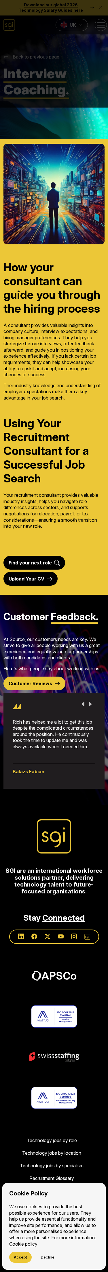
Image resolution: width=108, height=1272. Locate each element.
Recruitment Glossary (51, 1178)
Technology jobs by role (52, 1140)
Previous (83, 704)
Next (90, 704)
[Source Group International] (54, 836)
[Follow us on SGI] (87, 936)
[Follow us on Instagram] (74, 936)
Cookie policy (23, 1244)
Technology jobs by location (51, 1153)
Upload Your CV (26, 579)
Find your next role (30, 563)
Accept (20, 1257)
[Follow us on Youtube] (60, 936)
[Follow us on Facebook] (34, 936)
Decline (47, 1257)
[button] (54, 54)
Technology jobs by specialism (52, 1165)
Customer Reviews (30, 683)
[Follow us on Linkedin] (21, 936)
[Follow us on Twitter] (47, 936)
